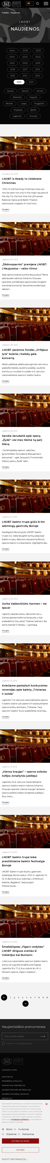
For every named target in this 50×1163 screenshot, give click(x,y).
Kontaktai (7, 1077)
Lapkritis (17, 116)
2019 (37, 63)
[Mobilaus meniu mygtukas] (46, 4)
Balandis (17, 97)
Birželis (9, 103)
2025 (38, 50)
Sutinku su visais (20, 1141)
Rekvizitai (7, 1098)
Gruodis (33, 116)
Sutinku (20, 1150)
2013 (37, 76)
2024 (12, 57)
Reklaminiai (28, 1134)
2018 (12, 69)
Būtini (9, 1129)
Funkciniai (23, 1129)
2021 (12, 63)
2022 (38, 57)
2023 (25, 57)
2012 (19, 82)
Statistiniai (11, 1134)
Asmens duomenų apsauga (15, 1094)
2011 (31, 82)
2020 (25, 63)
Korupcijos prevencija (13, 1085)
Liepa (24, 103)
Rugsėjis (18, 110)
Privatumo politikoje (20, 1119)
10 (47, 997)
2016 (37, 69)
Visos (12, 50)
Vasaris (25, 91)
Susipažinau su (19, 1043)
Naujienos (15, 13)
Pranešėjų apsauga (12, 1081)
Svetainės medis (9, 1070)
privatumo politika (25, 1043)
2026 (25, 50)
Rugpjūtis (39, 103)
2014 (25, 76)
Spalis (33, 110)
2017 (25, 69)
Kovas (40, 91)
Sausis (10, 91)
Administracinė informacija (16, 1090)
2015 (12, 76)
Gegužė (33, 97)
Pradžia (5, 13)
